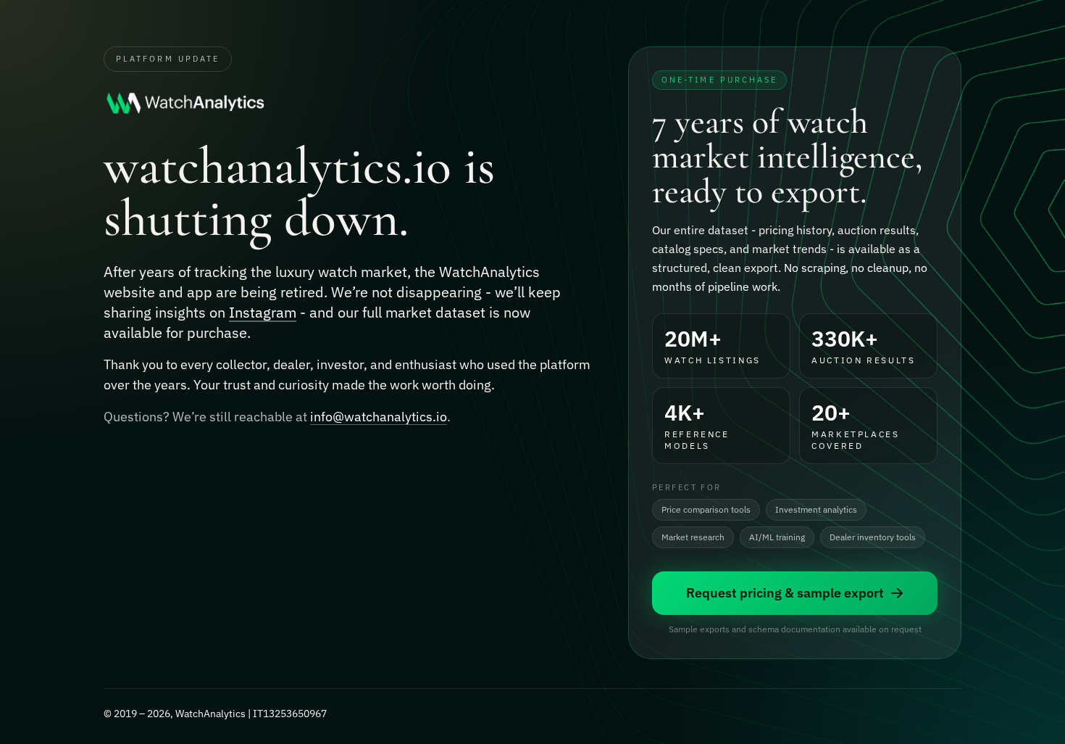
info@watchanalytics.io (378, 416)
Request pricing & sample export (785, 592)
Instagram (262, 312)
